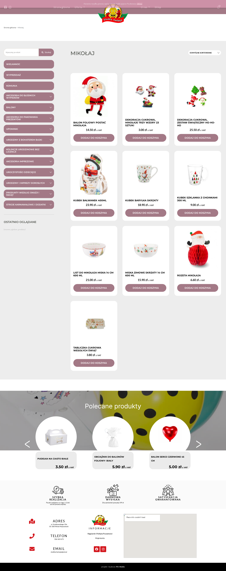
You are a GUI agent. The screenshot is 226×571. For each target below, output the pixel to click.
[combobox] (21, 52)
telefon (58, 536)
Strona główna (10, 28)
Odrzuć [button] (139, 4)
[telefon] (32, 536)
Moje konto (100, 538)
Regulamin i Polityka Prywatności (100, 533)
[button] (27, 444)
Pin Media (120, 567)
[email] (32, 549)
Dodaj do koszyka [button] (94, 137)
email (59, 549)
